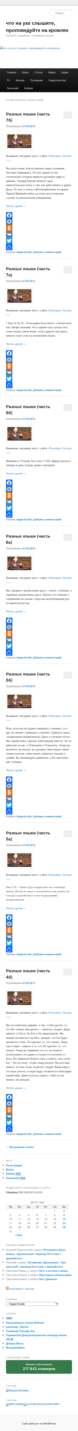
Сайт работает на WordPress (39, 1423)
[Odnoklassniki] (39, 228)
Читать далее (16, 206)
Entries (13, 1173)
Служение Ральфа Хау (20, 1331)
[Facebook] (39, 215)
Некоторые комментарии (55, 1275)
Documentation (15, 1347)
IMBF (9, 1318)
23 (64, 1223)
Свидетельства (57, 80)
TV (8, 80)
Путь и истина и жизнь (53, 1271)
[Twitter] (39, 241)
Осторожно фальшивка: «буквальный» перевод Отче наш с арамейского (36, 1254)
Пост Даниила (48, 1279)
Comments (16, 1178)
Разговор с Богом (22, 1289)
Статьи (38, 72)
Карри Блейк (24, 252)
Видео (52, 72)
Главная (11, 72)
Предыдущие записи (20, 1147)
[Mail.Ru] (39, 221)
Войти (10, 1169)
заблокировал (39, 1368)
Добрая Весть (15, 1343)
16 (64, 1219)
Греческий (12, 88)
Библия (28, 88)
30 (64, 1227)
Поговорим (36, 80)
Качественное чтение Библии (25, 1322)
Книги (25, 72)
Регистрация (14, 1165)
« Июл (18, 1235)
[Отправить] (39, 247)
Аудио (64, 72)
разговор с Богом (17, 1327)
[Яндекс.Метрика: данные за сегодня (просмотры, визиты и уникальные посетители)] (17, 1391)
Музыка (20, 80)
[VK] (39, 234)
